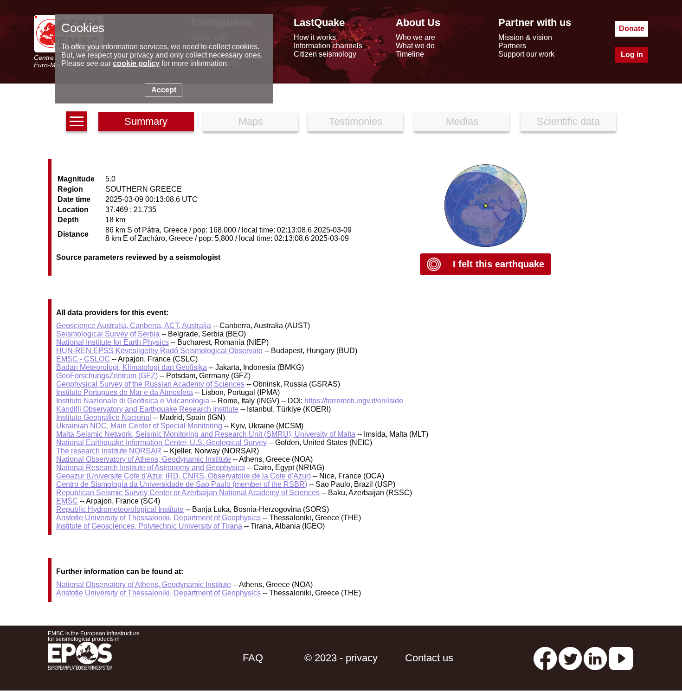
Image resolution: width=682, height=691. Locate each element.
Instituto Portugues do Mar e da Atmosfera (124, 392)
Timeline (410, 54)
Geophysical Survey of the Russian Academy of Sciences (150, 384)
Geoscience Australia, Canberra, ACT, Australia (133, 325)
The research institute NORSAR (108, 451)
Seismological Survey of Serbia (108, 334)
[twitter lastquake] (570, 658)
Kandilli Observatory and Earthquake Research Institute (147, 409)
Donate (631, 28)
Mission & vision (525, 37)
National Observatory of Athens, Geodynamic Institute (143, 459)
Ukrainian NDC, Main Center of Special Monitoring (139, 426)
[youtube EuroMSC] (621, 658)
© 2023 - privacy (341, 658)
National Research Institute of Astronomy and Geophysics (150, 467)
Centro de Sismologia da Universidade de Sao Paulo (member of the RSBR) (181, 484)
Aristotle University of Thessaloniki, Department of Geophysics (158, 518)
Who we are (415, 37)
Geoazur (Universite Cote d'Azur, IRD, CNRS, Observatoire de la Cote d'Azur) (183, 476)
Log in (632, 54)
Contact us (429, 658)
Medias (462, 121)
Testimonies (355, 121)
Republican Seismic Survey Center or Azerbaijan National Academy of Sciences (188, 493)
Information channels (328, 46)
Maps (250, 121)
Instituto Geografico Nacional (103, 417)
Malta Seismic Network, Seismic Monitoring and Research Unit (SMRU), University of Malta (205, 434)
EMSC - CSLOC (83, 359)
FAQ (253, 658)
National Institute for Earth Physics (112, 342)
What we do (415, 46)
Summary (145, 121)
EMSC (67, 501)
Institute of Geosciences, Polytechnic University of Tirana (149, 526)
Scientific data (568, 121)
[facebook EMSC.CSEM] (545, 658)
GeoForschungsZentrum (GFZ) (107, 376)
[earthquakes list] (76, 121)
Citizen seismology (325, 54)
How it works (315, 37)
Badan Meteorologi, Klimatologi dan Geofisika (131, 367)
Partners (512, 46)
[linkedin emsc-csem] (595, 658)
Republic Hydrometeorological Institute (120, 509)
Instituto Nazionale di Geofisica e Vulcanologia (132, 401)
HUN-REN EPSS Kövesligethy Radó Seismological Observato (159, 351)
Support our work (526, 54)
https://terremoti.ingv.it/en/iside (353, 401)
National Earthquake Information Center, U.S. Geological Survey (161, 442)
